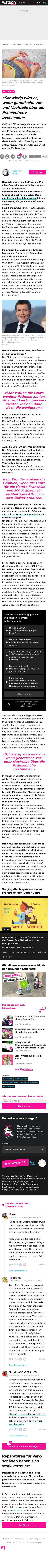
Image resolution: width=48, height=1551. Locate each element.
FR (38, 2)
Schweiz (5, 44)
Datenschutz (18, 1542)
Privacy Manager (33, 1542)
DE (32, 2)
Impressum (40, 1539)
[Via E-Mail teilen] (13, 156)
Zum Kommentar (17, 1270)
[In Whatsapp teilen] (7, 156)
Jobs (31, 1539)
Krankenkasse (11, 1082)
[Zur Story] (24, 1491)
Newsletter (8, 1539)
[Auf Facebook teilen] (3, 956)
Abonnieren (24, 1106)
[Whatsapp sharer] (10, 956)
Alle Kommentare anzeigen (24, 1446)
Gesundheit (21, 1079)
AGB (9, 1542)
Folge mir (37, 172)
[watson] (9, 3)
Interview (17, 44)
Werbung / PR (21, 1539)
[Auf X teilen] (7, 957)
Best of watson (29, 1082)
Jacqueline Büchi (17, 172)
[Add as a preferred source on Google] (35, 156)
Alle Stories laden (24, 1069)
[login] (3, 1548)
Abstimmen (24, 694)
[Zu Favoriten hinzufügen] (24, 156)
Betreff (5, 1143)
